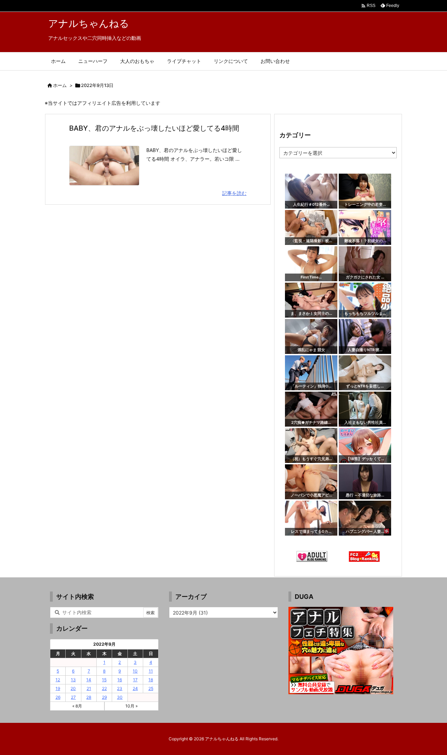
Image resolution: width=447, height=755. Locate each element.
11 (151, 671)
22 (104, 688)
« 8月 (77, 706)
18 (150, 679)
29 (104, 697)
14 (88, 679)
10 (135, 671)
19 (58, 688)
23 (119, 688)
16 (119, 679)
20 (73, 688)
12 (58, 679)
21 (89, 688)
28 (88, 697)
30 (120, 697)
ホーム (60, 85)
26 (58, 697)
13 (73, 679)
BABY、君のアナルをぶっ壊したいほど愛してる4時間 (154, 128)
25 (150, 688)
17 (135, 679)
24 (135, 688)
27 (73, 697)
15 (104, 679)
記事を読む (234, 193)
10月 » (131, 706)
